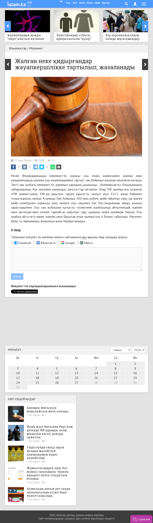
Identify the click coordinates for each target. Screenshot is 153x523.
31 (18, 387)
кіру (84, 237)
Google (70, 242)
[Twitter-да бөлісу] (41, 167)
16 (135, 373)
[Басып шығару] (58, 167)
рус (29, 5)
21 (96, 378)
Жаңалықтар (17, 48)
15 (115, 373)
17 (18, 378)
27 (76, 382)
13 (76, 373)
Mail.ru (88, 242)
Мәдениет (36, 48)
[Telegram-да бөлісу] (35, 167)
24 (18, 382)
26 (57, 382)
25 (37, 382)
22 (115, 378)
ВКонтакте (48, 242)
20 (76, 378)
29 (115, 382)
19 (57, 378)
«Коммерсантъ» (110, 185)
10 (18, 373)
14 (96, 373)
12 (57, 373)
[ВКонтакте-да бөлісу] (24, 167)
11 (37, 373)
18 (37, 378)
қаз (29, 2)
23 (135, 378)
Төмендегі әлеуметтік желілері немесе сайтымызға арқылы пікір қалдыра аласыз (69, 237)
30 (135, 382)
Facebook (24, 242)
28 (96, 382)
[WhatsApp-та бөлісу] (52, 167)
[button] (141, 519)
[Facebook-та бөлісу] (13, 167)
